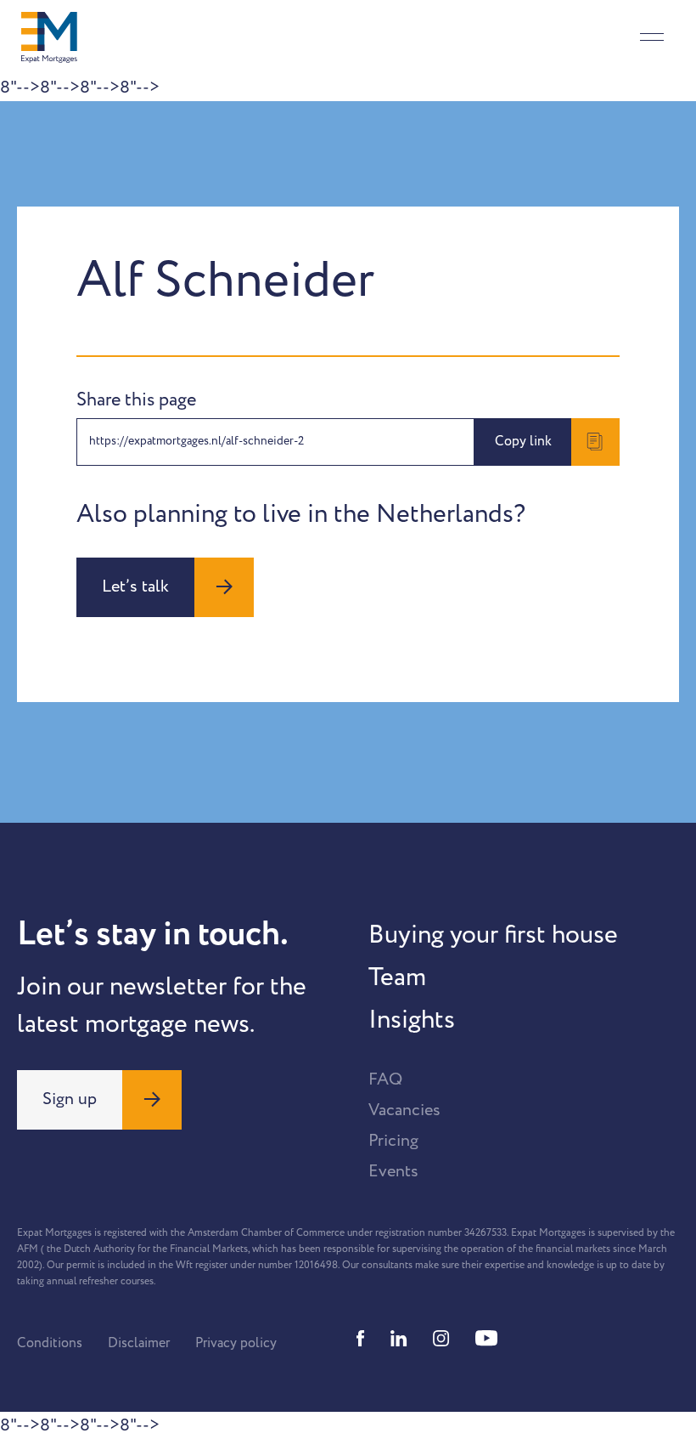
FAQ (385, 1079)
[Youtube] (486, 1338)
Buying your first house (493, 935)
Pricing (393, 1141)
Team (397, 977)
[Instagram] (441, 1338)
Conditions (49, 1343)
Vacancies (404, 1110)
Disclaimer (139, 1343)
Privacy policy (236, 1343)
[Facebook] (360, 1338)
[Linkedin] (398, 1338)
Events (393, 1171)
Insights (411, 1020)
